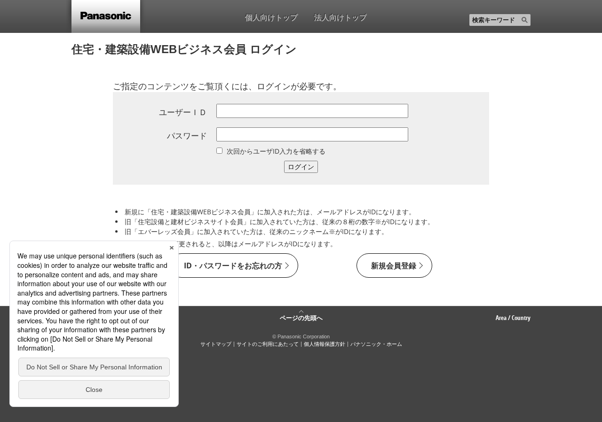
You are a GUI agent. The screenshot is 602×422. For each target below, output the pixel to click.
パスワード (187, 135)
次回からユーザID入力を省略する (276, 151)
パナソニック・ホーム (376, 344)
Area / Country (513, 317)
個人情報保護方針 (324, 344)
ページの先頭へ (301, 317)
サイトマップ (215, 344)
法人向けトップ (340, 17)
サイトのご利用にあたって (268, 344)
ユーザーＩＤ (183, 112)
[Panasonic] (106, 16)
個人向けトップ (271, 17)
